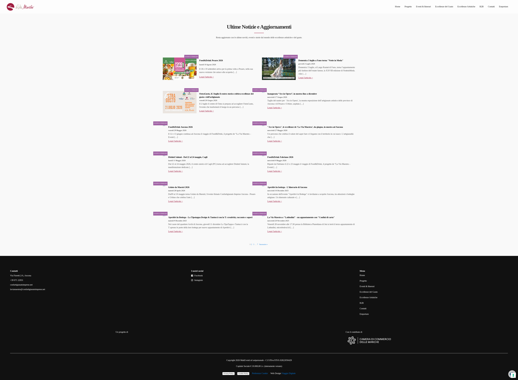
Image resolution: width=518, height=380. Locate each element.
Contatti (491, 6)
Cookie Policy (243, 373)
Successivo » (263, 244)
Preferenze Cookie (260, 373)
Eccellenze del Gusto (444, 6)
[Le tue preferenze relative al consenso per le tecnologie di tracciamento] (513, 375)
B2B (482, 6)
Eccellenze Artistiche (466, 6)
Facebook (198, 275)
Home (397, 6)
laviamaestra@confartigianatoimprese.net (27, 289)
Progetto (408, 6)
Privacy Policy (229, 373)
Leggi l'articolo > (206, 77)
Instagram (198, 280)
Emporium (503, 6)
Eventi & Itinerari (423, 6)
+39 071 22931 (16, 280)
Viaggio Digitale (289, 373)
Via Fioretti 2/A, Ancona (20, 275)
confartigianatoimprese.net (21, 285)
